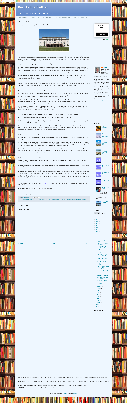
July (98, 290)
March (98, 298)
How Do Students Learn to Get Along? (102, 244)
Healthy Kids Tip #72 (105, 180)
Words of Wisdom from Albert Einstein (105, 135)
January (99, 302)
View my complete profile (99, 100)
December (99, 233)
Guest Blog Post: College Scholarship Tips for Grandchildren (105, 189)
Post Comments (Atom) (29, 246)
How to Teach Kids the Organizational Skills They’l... (102, 263)
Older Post (87, 243)
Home (54, 243)
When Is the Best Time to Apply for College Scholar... (102, 240)
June (98, 292)
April (98, 296)
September (99, 286)
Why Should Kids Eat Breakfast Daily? (101, 247)
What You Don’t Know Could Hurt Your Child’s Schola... (102, 251)
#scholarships (29, 199)
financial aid (54, 199)
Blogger (74, 393)
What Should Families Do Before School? (102, 277)
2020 (97, 227)
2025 (97, 219)
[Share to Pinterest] (39, 197)
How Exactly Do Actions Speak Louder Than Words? (102, 255)
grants (58, 199)
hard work (61, 199)
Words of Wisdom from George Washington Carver (104, 143)
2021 (97, 225)
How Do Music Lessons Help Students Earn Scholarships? (103, 267)
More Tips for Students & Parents (62, 17)
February (99, 300)
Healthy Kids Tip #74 (105, 165)
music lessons (80, 199)
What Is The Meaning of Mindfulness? (102, 259)
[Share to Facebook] (38, 197)
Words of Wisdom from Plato (104, 128)
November (99, 235)
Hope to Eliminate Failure (102, 283)
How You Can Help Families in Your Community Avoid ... (103, 272)
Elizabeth (105, 67)
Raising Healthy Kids (47, 17)
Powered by (98, 39)
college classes (48, 199)
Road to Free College (33, 7)
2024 (97, 221)
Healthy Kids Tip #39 (105, 173)
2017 (97, 304)
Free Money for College (22, 17)
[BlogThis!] (35, 197)
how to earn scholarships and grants (70, 199)
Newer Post (20, 243)
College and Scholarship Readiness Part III (102, 281)
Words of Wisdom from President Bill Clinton (104, 151)
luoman (65, 393)
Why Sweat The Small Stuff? (103, 275)
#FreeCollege (24, 199)
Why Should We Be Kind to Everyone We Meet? (105, 202)
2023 (97, 223)
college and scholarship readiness (39, 199)
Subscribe (102, 34)
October (99, 237)
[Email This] (34, 197)
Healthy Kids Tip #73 (105, 158)
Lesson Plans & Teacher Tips (80, 17)
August (98, 288)
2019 (97, 229)
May (98, 294)
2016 (97, 306)
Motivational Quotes (35, 17)
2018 (97, 231)
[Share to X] (37, 197)
